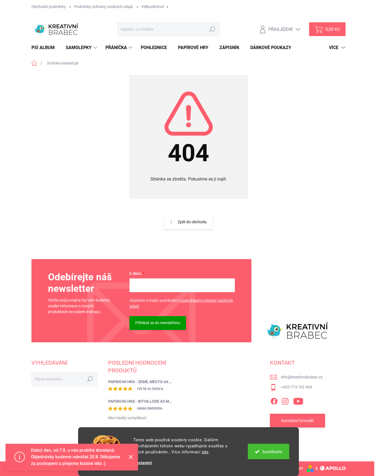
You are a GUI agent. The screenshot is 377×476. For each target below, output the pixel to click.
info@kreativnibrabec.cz (302, 377)
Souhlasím (272, 451)
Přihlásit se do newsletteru (157, 323)
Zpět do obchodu (192, 222)
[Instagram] (285, 400)
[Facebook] (274, 400)
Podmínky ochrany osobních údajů (103, 6)
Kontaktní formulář (297, 420)
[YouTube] (298, 400)
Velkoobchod (152, 6)
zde (205, 452)
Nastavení (142, 463)
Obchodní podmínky (48, 6)
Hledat (212, 29)
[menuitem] (45, 47)
